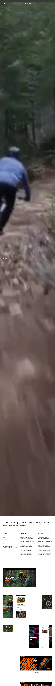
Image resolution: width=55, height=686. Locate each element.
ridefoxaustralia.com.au (8, 546)
